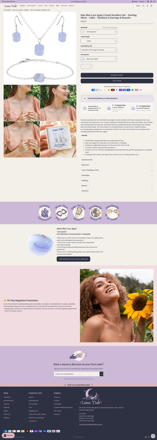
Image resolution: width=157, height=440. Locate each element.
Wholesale (57, 404)
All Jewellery (7, 10)
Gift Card (7, 414)
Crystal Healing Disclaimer (63, 407)
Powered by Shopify (19, 437)
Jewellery (7, 397)
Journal (56, 401)
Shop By (6, 407)
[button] (117, 135)
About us (57, 397)
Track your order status (37, 414)
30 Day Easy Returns (8, 1)
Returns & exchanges (36, 418)
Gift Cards (57, 411)
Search (31, 397)
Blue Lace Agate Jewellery (21, 10)
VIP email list (33, 404)
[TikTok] (154, 1)
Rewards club (33, 401)
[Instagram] (151, 1)
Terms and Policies (78, 437)
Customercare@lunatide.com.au (90, 424)
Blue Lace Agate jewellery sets (40, 10)
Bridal (6, 411)
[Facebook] (148, 1)
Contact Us (33, 421)
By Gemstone (8, 401)
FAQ (30, 407)
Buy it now (117, 81)
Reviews (6, 418)
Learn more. (89, 410)
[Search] (144, 6)
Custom (6, 404)
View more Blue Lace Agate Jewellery (73, 259)
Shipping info (33, 411)
